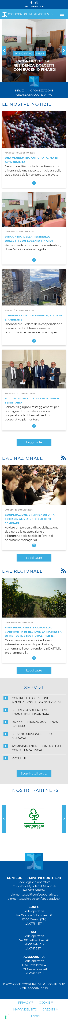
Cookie (44, 1002)
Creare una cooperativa (34, 94)
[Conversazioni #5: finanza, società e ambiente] (34, 288)
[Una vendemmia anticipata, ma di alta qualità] (34, 130)
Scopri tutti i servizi (34, 773)
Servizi (19, 90)
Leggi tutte (34, 442)
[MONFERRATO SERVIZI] (34, 818)
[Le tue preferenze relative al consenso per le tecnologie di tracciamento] (6, 1017)
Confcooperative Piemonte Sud (30, 14)
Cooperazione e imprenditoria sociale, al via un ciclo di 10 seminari (30, 519)
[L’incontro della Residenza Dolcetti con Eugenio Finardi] (34, 211)
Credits (49, 1009)
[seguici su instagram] (36, 2)
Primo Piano (23, 53)
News (40, 53)
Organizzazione (41, 90)
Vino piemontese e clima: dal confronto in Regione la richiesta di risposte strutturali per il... (33, 631)
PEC (26, 6)
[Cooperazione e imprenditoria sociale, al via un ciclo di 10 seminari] (34, 484)
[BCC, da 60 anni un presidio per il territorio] (34, 369)
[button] (4, 50)
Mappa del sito (25, 1009)
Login (35, 1016)
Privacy (24, 1002)
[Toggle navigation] (61, 14)
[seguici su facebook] (31, 2)
